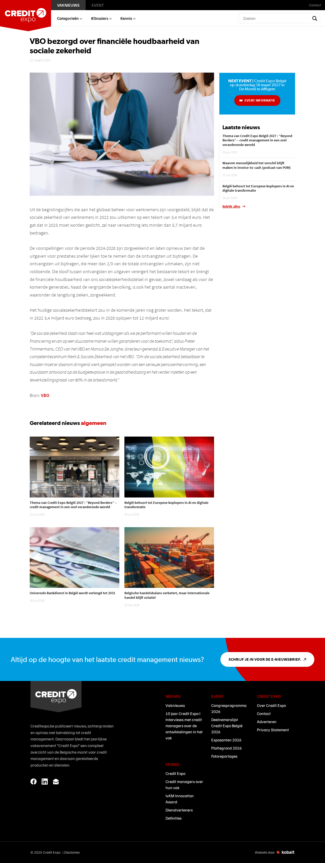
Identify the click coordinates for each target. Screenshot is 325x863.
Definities (174, 818)
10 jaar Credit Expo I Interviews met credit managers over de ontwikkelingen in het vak (184, 725)
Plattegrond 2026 (226, 748)
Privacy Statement (273, 729)
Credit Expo (175, 773)
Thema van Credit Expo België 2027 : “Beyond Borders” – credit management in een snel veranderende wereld (73, 504)
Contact (264, 713)
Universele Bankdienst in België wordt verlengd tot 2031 (72, 593)
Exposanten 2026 (226, 739)
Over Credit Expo (271, 705)
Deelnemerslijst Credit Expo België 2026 (226, 725)
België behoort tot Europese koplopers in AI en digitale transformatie (166, 504)
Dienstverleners (179, 809)
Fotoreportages (224, 756)
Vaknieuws (175, 705)
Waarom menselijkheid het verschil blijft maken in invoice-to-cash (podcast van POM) (256, 165)
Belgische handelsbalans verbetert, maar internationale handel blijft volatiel (166, 595)
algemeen (93, 423)
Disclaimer (72, 852)
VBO (45, 395)
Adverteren (267, 721)
